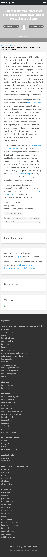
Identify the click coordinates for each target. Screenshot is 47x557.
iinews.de (5, 458)
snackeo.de (5, 472)
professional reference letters (16, 218)
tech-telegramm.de (9, 449)
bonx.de (4, 362)
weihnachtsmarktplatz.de (11, 522)
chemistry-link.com (9, 432)
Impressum (5, 321)
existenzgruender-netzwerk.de (14, 353)
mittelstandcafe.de (9, 341)
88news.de (5, 492)
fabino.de (5, 469)
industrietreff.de (8, 402)
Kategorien (21, 546)
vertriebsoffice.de (8, 365)
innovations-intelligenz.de (11, 414)
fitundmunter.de (8, 519)
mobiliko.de (6, 461)
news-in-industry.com (10, 396)
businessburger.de (8, 373)
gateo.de (5, 498)
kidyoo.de (5, 495)
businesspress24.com (10, 368)
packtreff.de (6, 405)
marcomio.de (6, 376)
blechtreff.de (6, 408)
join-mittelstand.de (9, 338)
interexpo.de (6, 347)
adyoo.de (5, 516)
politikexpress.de (8, 537)
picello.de (5, 513)
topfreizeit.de (7, 501)
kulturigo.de (6, 504)
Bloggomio (9, 2)
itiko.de (4, 440)
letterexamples (12, 26)
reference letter (34, 103)
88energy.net (6, 423)
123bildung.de (7, 332)
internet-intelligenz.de (10, 525)
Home (12, 546)
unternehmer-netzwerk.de (12, 356)
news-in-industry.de (9, 399)
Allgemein (24, 36)
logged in (19, 257)
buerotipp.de (6, 359)
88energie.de (6, 420)
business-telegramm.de (10, 371)
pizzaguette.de (7, 484)
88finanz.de (6, 388)
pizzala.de (5, 481)
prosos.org (5, 507)
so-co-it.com (6, 446)
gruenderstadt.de (8, 350)
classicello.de (6, 510)
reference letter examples (13, 222)
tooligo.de (5, 443)
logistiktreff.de (7, 417)
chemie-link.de (7, 429)
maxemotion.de (7, 531)
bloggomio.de (7, 335)
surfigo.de (5, 426)
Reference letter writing (19, 173)
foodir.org (5, 475)
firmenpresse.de (8, 344)
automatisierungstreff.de (11, 411)
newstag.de (6, 534)
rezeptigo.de (6, 478)
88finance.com (7, 385)
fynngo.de (5, 528)
